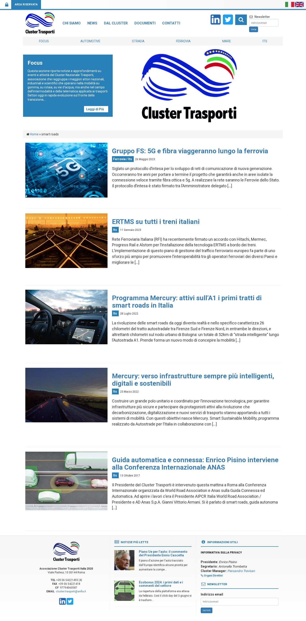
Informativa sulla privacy (221, 552)
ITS (265, 41)
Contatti (171, 23)
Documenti (144, 23)
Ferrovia (183, 41)
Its (130, 159)
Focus (44, 41)
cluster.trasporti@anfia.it (71, 591)
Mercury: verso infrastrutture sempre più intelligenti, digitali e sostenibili (193, 379)
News (92, 23)
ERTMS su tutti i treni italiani (156, 221)
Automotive (90, 41)
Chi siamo (71, 23)
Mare (226, 41)
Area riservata (26, 4)
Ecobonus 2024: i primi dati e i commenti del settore (161, 584)
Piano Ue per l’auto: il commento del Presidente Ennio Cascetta (163, 553)
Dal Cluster (116, 23)
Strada (138, 41)
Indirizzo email (212, 594)
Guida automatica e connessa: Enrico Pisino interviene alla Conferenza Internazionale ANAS (195, 463)
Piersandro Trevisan (241, 571)
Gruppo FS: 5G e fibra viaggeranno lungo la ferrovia (190, 151)
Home (34, 134)
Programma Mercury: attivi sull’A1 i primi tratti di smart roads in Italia (187, 301)
